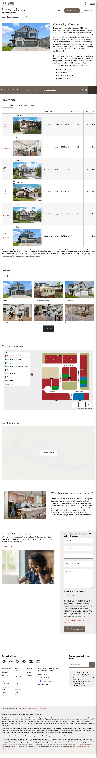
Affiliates (30, 669)
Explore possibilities (50, 90)
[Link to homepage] (8, 4)
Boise (9, 17)
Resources (6, 669)
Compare (19, 116)
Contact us (88, 11)
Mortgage (29, 672)
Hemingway (7, 149)
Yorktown (6, 238)
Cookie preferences (44, 684)
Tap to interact (48, 453)
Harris (5, 193)
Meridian (15, 17)
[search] (85, 4)
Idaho (3, 17)
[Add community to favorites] (46, 26)
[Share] (59, 10)
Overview (5, 672)
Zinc (4, 171)
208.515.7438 (9, 547)
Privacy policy (42, 674)
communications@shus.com (37, 708)
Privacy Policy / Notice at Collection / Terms (48, 670)
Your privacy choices (48, 681)
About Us (17, 670)
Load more (48, 328)
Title (27, 679)
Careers (17, 680)
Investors (18, 689)
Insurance (29, 675)
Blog (3, 698)
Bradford (6, 215)
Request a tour (72, 11)
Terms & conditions (44, 678)
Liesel (5, 126)
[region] (48, 179)
